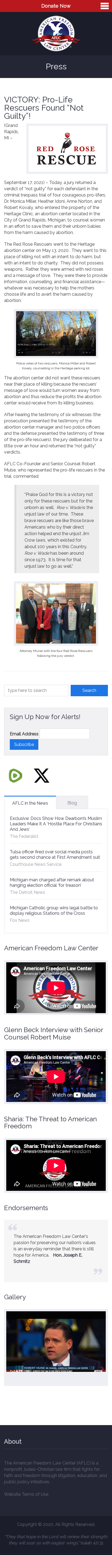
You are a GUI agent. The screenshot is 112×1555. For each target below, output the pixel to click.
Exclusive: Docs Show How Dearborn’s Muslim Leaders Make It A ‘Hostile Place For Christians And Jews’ (56, 824)
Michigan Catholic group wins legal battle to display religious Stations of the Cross (54, 910)
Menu (104, 6)
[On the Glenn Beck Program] (56, 1341)
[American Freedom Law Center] (56, 33)
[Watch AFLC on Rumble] (15, 775)
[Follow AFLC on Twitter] (41, 775)
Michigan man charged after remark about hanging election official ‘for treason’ (52, 882)
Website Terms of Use (26, 1494)
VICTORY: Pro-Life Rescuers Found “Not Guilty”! (44, 108)
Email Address (24, 733)
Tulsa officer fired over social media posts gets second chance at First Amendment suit (55, 854)
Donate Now (56, 6)
